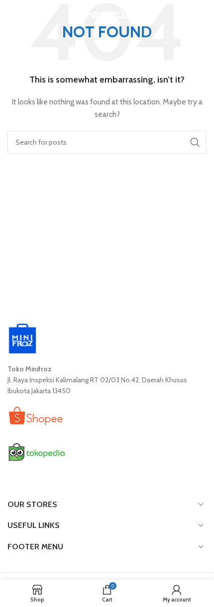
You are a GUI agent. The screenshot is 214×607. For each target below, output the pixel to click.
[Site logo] (107, 13)
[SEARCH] (195, 142)
